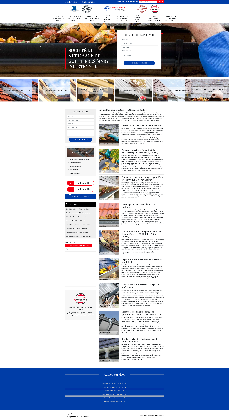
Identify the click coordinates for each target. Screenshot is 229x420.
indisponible (72, 2)
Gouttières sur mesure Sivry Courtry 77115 (114, 383)
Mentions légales (159, 415)
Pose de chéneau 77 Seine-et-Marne (138, 18)
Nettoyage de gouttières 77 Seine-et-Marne (171, 18)
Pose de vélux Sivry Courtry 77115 (114, 390)
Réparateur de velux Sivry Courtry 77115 (114, 387)
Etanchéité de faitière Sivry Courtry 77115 (114, 401)
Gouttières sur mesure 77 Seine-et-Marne (74, 18)
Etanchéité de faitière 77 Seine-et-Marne (57, 18)
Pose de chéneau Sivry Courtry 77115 (114, 398)
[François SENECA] (114, 8)
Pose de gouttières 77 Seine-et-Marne (154, 18)
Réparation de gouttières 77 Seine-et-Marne (122, 18)
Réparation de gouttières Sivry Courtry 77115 (114, 394)
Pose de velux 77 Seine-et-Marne (106, 18)
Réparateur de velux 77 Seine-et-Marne (92, 18)
